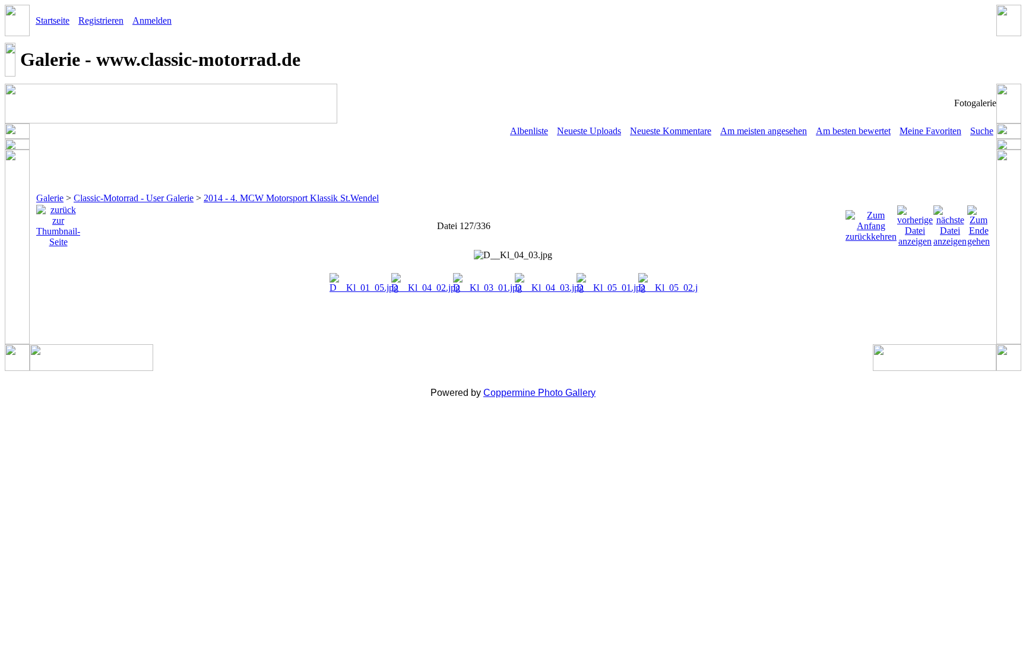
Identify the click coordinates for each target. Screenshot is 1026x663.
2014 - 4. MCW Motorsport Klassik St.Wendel (291, 198)
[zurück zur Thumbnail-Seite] (58, 223)
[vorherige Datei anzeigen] (915, 223)
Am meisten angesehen (763, 131)
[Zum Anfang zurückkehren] (871, 223)
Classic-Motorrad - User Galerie (134, 198)
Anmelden (152, 20)
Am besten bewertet (853, 131)
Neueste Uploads (589, 131)
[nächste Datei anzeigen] (950, 223)
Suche (981, 131)
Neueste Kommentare (670, 131)
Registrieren (101, 20)
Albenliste (529, 131)
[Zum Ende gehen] (978, 223)
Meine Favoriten (930, 131)
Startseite (52, 20)
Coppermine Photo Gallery (539, 393)
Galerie (50, 198)
